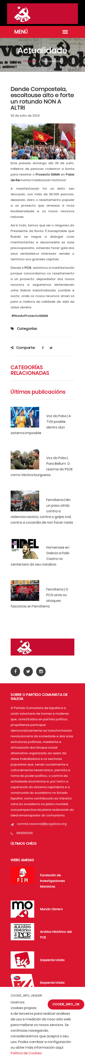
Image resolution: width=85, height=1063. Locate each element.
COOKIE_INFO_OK (66, 1004)
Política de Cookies (26, 1053)
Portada (29, 61)
